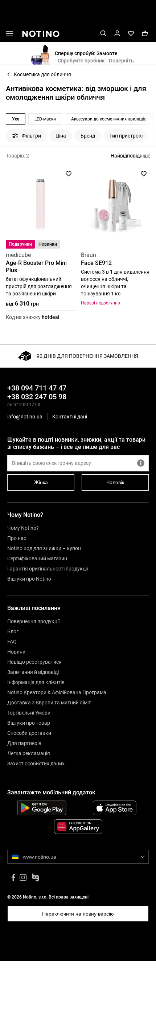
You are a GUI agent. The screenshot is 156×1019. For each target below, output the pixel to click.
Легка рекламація (28, 753)
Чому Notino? (23, 528)
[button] (9, 34)
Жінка (41, 482)
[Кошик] (144, 33)
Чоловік (115, 482)
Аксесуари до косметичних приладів (109, 119)
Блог (13, 631)
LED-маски (45, 119)
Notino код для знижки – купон (44, 548)
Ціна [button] (61, 136)
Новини (16, 652)
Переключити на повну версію (78, 914)
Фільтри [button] (31, 136)
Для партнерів (24, 743)
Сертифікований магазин (37, 558)
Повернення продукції (33, 621)
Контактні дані (69, 417)
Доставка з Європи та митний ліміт (49, 702)
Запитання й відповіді (33, 672)
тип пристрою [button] (126, 136)
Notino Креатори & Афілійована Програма (56, 692)
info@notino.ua (24, 417)
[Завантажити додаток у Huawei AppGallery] (78, 826)
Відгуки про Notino (29, 579)
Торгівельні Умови (28, 713)
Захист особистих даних (36, 763)
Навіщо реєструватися (34, 662)
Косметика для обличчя (42, 74)
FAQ (12, 641)
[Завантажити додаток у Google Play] (41, 808)
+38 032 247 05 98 (36, 396)
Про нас (16, 538)
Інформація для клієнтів (36, 682)
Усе (15, 119)
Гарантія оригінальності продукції (47, 569)
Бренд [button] (88, 136)
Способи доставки (29, 733)
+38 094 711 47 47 (36, 388)
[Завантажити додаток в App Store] (114, 808)
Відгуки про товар (28, 723)
